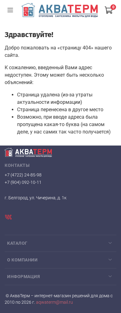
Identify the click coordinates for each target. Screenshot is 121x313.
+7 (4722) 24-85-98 (23, 174)
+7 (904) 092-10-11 (23, 182)
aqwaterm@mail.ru (54, 302)
